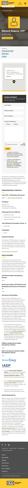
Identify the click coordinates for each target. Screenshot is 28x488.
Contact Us (5, 448)
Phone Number (8, 110)
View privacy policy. (13, 156)
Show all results (8, 10)
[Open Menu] (25, 3)
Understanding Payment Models (9, 251)
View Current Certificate (14, 198)
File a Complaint (6, 468)
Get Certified (5, 457)
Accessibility (21, 448)
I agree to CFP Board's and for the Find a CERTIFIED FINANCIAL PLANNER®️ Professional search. (14, 163)
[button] (14, 81)
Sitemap (4, 460)
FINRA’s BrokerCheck (18, 331)
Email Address (8, 116)
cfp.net (3, 454)
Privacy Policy (5, 463)
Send (7, 148)
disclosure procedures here (8, 428)
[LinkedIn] (8, 445)
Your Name (7, 105)
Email (8, 124)
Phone (16, 124)
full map (8, 76)
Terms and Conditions (13, 162)
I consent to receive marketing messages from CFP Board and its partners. (15, 154)
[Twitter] (5, 445)
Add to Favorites (8, 38)
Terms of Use (10, 161)
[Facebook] (2, 445)
